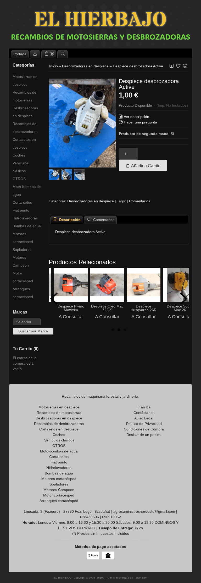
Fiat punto (21, 210)
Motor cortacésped (23, 277)
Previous (54, 298)
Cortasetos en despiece (24, 143)
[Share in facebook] (171, 66)
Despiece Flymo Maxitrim (71, 308)
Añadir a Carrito (145, 165)
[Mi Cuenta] (35, 54)
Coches (19, 155)
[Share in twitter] (178, 66)
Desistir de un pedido (143, 435)
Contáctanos (143, 413)
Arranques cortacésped (23, 293)
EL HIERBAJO (100, 20)
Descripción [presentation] (69, 220)
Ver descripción (136, 117)
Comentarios (139, 201)
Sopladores (22, 249)
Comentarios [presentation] (103, 220)
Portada (19, 54)
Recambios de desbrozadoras (25, 128)
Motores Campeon (21, 261)
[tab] (66, 220)
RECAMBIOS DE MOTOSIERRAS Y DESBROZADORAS (100, 36)
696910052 (111, 517)
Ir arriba (143, 407)
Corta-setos (22, 202)
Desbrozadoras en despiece (25, 112)
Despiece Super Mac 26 (180, 308)
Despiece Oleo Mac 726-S (107, 308)
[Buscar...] (62, 54)
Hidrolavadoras (25, 218)
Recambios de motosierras (24, 96)
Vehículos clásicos (21, 167)
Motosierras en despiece (25, 80)
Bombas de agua (27, 226)
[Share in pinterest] (185, 66)
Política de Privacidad (144, 424)
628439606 (89, 517)
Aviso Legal (143, 418)
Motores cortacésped (23, 238)
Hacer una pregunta (140, 122)
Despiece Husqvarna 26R (144, 308)
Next (183, 298)
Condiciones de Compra (144, 429)
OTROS (19, 179)
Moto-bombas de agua (27, 191)
